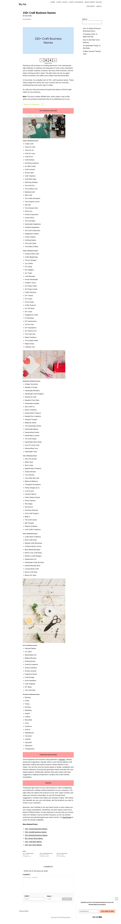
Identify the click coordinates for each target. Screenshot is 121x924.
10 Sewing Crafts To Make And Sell (90, 35)
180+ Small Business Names (46, 853)
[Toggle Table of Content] (41, 104)
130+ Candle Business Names (36, 832)
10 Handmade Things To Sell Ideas (91, 47)
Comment (26, 874)
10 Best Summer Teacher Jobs (92, 52)
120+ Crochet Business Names (36, 829)
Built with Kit (97, 917)
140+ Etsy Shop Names (33, 845)
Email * (50, 896)
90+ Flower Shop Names (34, 838)
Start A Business (27, 19)
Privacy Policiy (23, 911)
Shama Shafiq (28, 15)
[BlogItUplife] (27, 4)
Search (84, 19)
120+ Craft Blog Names (33, 842)
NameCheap (66, 817)
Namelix (62, 759)
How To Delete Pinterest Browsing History (92, 30)
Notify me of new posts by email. (36, 871)
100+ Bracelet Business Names (36, 835)
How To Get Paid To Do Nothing (91, 41)
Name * (27, 896)
